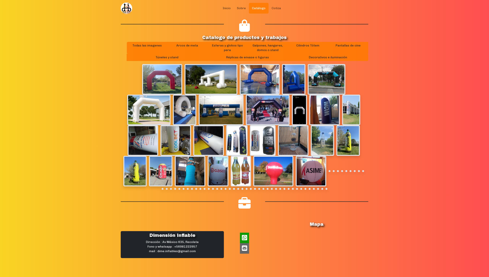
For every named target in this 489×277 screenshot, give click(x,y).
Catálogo (259, 8)
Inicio (227, 8)
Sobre (241, 8)
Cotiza (276, 8)
